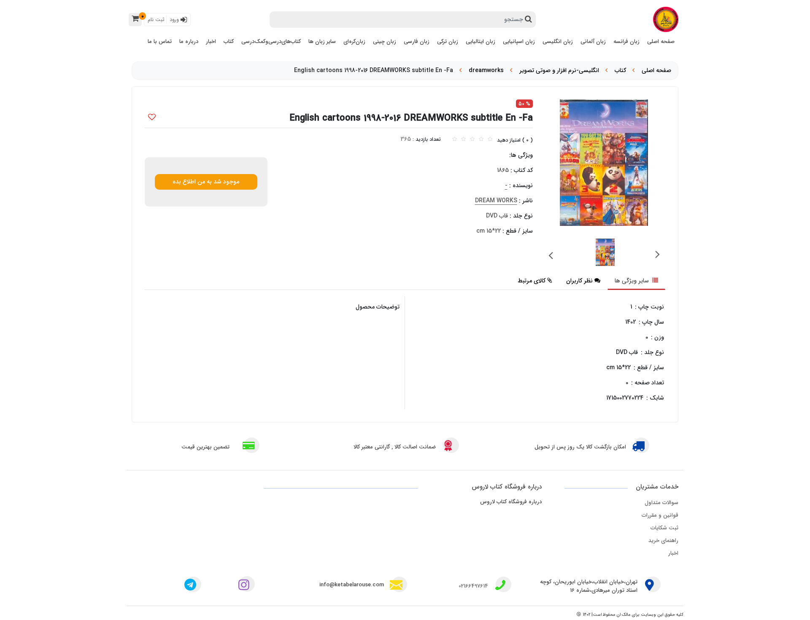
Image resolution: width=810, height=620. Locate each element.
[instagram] (245, 586)
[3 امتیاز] (472, 139)
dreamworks (486, 70)
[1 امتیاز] (454, 139)
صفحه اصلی (656, 70)
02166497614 (473, 586)
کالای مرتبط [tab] (531, 280)
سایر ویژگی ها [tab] (633, 280)
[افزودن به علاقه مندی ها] (152, 118)
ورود (175, 20)
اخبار (673, 553)
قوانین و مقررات (660, 515)
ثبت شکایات (664, 527)
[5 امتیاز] (490, 139)
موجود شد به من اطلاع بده (206, 181)
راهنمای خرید (663, 540)
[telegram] (190, 586)
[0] (135, 20)
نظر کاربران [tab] (579, 280)
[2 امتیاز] (463, 139)
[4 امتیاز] (481, 139)
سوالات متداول (661, 502)
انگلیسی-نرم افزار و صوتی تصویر (559, 70)
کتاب (620, 70)
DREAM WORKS (496, 200)
